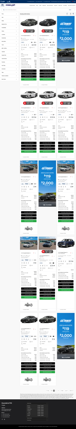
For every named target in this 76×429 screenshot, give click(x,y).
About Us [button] (60, 5)
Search (70, 9)
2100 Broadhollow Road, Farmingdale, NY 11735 (59, 1)
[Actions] (36, 36)
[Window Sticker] (34, 45)
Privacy (32, 426)
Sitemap (29, 426)
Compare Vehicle (26, 84)
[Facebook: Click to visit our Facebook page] (2, 419)
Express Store (32, 5)
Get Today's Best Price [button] (29, 70)
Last (66, 390)
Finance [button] (55, 5)
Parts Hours (29, 420)
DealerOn (26, 426)
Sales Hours (29, 403)
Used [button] (40, 5)
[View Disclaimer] (28, 45)
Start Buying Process (28, 79)
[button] (36, 22)
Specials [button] (44, 5)
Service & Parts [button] (50, 5)
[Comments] (32, 45)
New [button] (37, 5)
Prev (51, 390)
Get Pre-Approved (29, 76)
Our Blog (65, 5)
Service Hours (29, 418)
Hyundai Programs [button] (71, 5)
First (48, 390)
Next (62, 390)
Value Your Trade (28, 73)
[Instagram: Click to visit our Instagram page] (5, 419)
